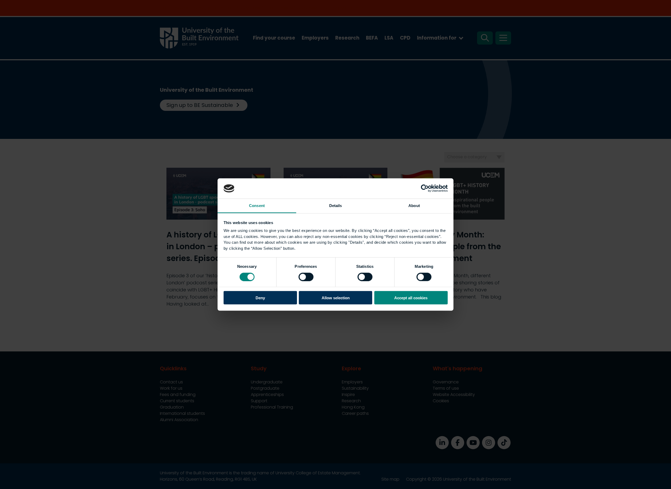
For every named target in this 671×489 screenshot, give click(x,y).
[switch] (306, 277)
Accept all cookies (411, 298)
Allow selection (336, 298)
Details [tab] (335, 205)
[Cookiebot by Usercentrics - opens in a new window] (425, 188)
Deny (260, 298)
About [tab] (414, 205)
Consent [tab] (257, 205)
